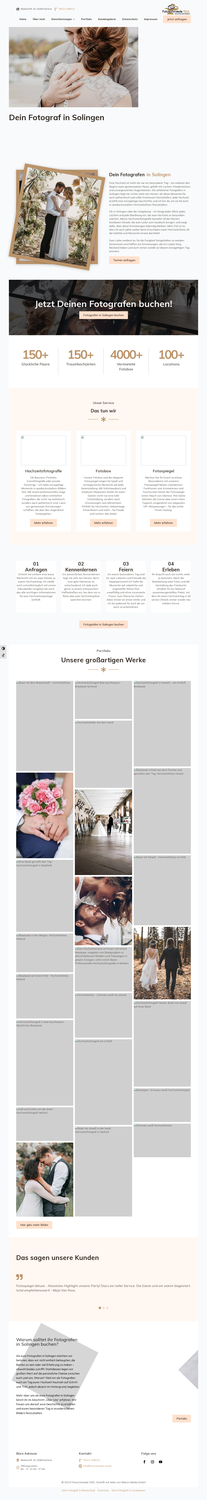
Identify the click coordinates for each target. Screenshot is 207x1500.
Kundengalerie (107, 19)
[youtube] (160, 1462)
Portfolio (86, 19)
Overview (103, 1490)
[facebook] (144, 1462)
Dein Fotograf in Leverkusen (128, 1490)
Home (22, 19)
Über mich (39, 19)
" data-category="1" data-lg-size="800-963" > (83, 304)
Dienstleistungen (61, 19)
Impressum (150, 19)
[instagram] (152, 1462)
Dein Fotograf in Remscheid (78, 1490)
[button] (100, 1308)
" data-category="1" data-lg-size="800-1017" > (96, 258)
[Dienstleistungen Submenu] (75, 19)
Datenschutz (130, 19)
